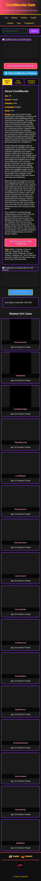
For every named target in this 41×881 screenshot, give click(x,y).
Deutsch (28, 856)
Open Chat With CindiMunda (20, 66)
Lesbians (10, 23)
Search (34, 31)
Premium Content (31, 82)
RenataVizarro (20, 509)
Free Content (18, 82)
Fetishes (24, 17)
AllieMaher (20, 843)
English (16, 856)
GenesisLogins (20, 543)
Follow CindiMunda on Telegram (22, 73)
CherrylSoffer (20, 609)
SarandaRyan (20, 676)
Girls (6, 17)
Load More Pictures (20, 292)
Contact (20, 873)
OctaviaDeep (20, 810)
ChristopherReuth (20, 743)
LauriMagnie (20, 476)
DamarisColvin (20, 342)
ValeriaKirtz (20, 376)
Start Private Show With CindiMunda (21, 242)
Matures (14, 17)
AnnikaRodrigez (20, 409)
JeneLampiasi (20, 776)
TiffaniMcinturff (20, 442)
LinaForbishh (20, 576)
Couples (33, 17)
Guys (19, 23)
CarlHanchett (20, 643)
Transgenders (29, 23)
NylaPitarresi (20, 710)
